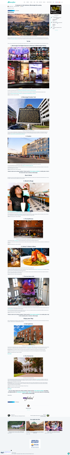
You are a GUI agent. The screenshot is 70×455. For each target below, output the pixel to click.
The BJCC (54, 28)
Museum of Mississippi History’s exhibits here (16, 93)
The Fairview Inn (38, 379)
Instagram (24, 392)
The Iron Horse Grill (10, 308)
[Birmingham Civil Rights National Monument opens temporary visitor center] (35, 426)
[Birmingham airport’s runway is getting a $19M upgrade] (16, 426)
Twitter (29, 392)
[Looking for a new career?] (35, 443)
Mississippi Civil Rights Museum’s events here (30, 93)
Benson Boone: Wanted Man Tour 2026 (57, 27)
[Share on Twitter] (13, 10)
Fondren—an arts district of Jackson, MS (27, 165)
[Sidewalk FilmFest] (55, 9)
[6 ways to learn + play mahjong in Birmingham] (53, 426)
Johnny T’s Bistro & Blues (38, 269)
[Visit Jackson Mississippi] (28, 398)
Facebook (19, 392)
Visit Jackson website (34, 171)
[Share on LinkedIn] (11, 10)
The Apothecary (16, 240)
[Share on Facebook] (9, 10)
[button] (19, 53)
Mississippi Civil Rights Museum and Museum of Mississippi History (27, 90)
